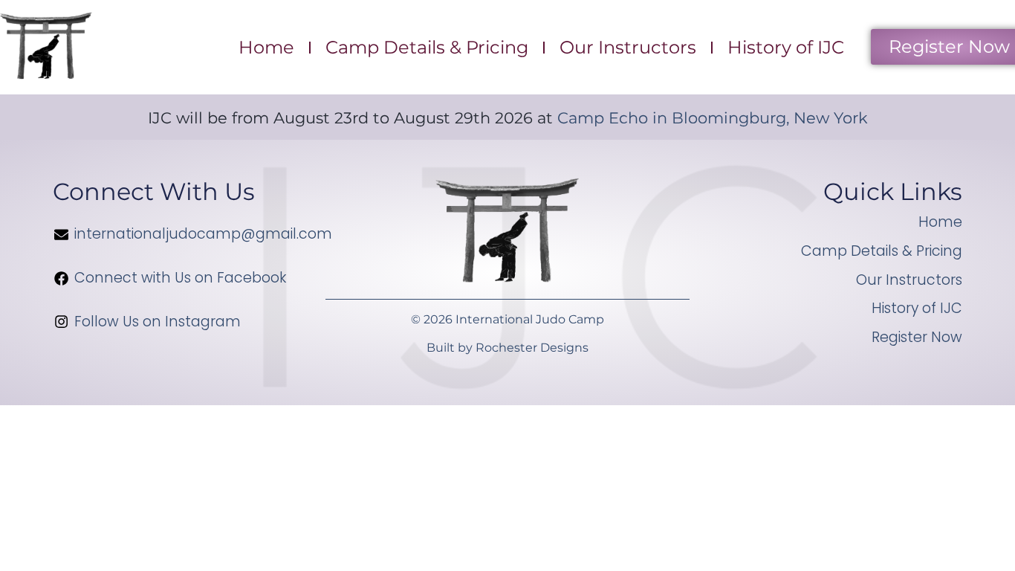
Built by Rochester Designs (507, 348)
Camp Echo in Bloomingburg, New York (712, 118)
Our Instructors (628, 47)
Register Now (917, 337)
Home (266, 47)
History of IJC (785, 47)
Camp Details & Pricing (426, 47)
